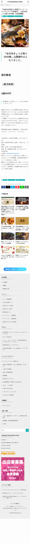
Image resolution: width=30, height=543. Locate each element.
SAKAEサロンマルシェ (8, 378)
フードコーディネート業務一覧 (10, 361)
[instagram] (15, 503)
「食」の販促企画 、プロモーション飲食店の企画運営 (15, 416)
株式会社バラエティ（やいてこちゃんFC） (13, 493)
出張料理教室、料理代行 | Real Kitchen (12, 382)
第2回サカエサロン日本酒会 (9, 321)
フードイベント (11, 16)
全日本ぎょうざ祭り (18, 16)
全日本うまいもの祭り (8, 305)
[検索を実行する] (27, 430)
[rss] (18, 503)
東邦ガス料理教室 (8, 369)
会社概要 (5, 282)
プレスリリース (24, 508)
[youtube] (17, 503)
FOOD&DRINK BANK (15, 2)
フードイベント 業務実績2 (9, 318)
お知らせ (4, 16)
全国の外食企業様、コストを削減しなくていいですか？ (15, 349)
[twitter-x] (13, 503)
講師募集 (5, 375)
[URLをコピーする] (26, 187)
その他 (4, 423)
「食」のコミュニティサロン (10, 391)
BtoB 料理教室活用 (8, 372)
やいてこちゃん (6, 405)
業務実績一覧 (6, 288)
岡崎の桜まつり (6, 312)
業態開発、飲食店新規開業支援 (10, 420)
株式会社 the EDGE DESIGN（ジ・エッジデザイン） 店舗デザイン (14, 497)
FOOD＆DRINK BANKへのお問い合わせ (11, 508)
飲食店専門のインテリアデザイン (11, 345)
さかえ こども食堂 (8, 385)
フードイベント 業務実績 (9, 315)
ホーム (7, 506)
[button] (3, 187)
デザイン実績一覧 (7, 337)
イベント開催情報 (7, 299)
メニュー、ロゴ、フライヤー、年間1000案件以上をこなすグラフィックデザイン (15, 341)
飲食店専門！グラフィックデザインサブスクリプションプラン (15, 333)
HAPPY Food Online (8, 388)
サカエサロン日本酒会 (8, 395)
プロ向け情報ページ (8, 302)
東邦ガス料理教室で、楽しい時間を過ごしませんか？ (15, 365)
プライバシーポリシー (19, 506)
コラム (15, 510)
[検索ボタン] (28, 2)
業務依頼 (12, 506)
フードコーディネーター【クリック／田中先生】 (15, 489)
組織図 (4, 285)
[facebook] (11, 503)
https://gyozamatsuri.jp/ (13, 153)
